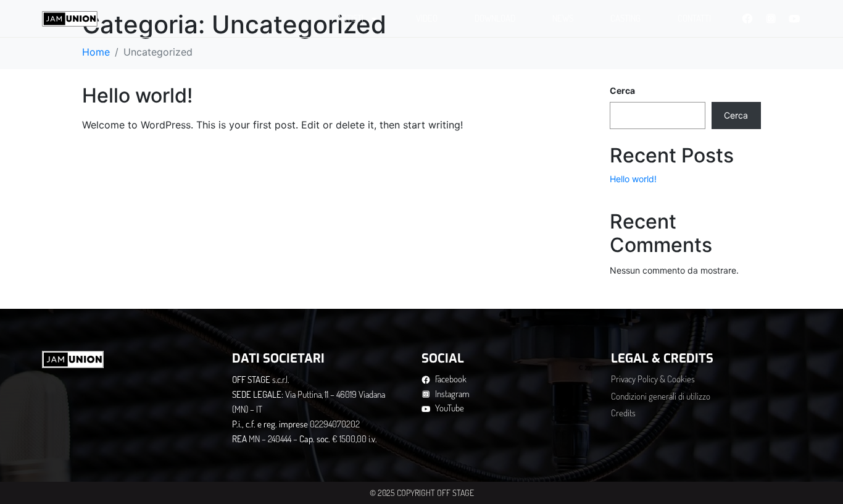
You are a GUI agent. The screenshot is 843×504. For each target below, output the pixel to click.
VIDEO (427, 18)
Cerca (622, 90)
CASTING (625, 18)
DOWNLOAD (495, 18)
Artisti (350, 18)
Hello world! (137, 95)
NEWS (562, 18)
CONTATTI (694, 18)
